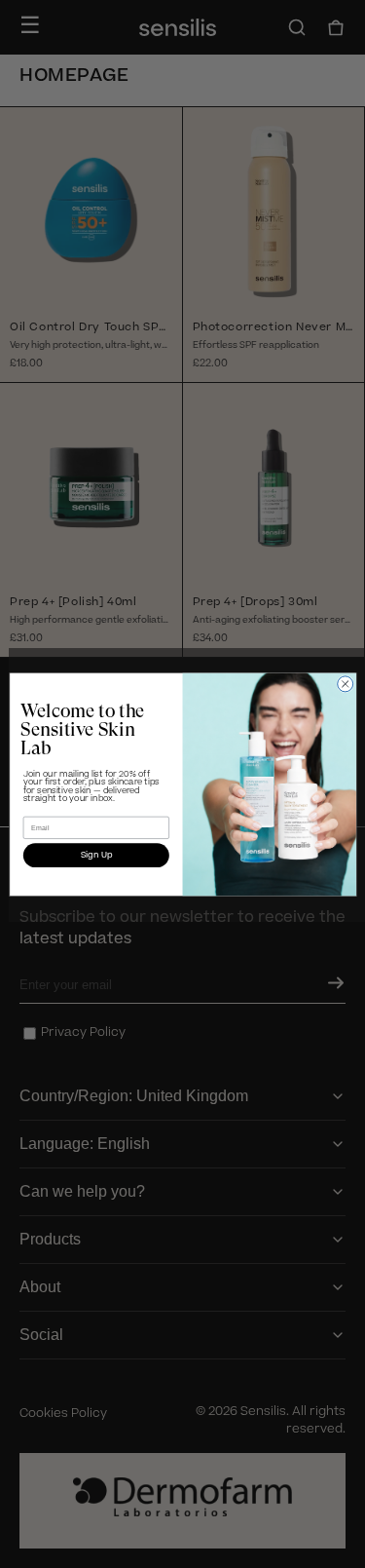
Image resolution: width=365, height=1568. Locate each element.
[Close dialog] (344, 683)
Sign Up (95, 855)
